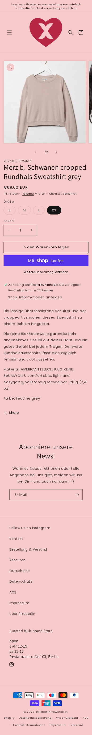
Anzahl (9, 221)
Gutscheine (19, 570)
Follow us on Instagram (29, 527)
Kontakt (16, 538)
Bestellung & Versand (28, 549)
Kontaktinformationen (29, 725)
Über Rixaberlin (22, 613)
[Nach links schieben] (35, 152)
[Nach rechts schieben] (56, 152)
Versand (28, 194)
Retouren (17, 560)
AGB (13, 592)
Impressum (19, 603)
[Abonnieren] (77, 494)
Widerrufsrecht (67, 718)
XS (54, 210)
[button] (9, 32)
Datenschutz (20, 581)
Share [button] (14, 412)
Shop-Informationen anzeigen (35, 297)
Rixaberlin (43, 712)
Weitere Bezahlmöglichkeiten (46, 272)
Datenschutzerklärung (35, 718)
